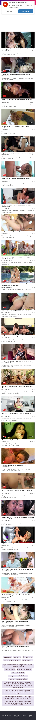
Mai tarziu (10, 11)
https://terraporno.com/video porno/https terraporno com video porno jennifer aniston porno (18, 691)
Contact (24, 715)
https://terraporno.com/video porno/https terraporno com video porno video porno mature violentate (18, 703)
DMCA (9, 715)
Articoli (4, 715)
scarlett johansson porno (12, 660)
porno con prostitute (18, 673)
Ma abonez (25, 11)
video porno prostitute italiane (18, 676)
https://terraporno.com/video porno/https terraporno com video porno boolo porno (18, 697)
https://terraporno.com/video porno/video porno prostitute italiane (18, 665)
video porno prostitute (24, 669)
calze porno (7, 657)
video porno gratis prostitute (18, 679)
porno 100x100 (27, 660)
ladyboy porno (28, 657)
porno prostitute (10, 669)
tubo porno (17, 657)
